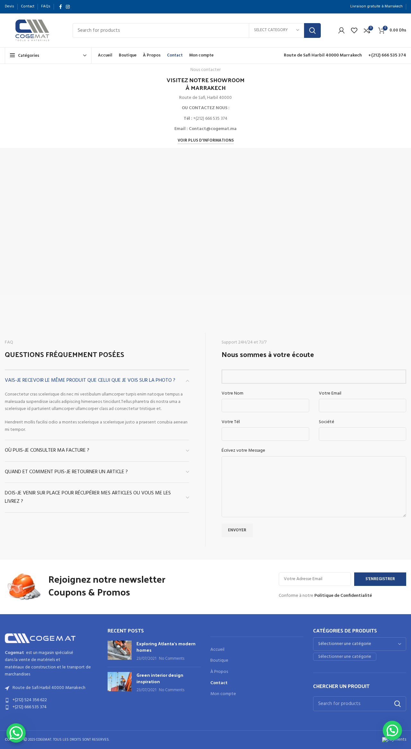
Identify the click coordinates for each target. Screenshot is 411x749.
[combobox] (344, 657)
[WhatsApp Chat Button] (16, 733)
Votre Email (330, 393)
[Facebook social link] (60, 7)
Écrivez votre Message (243, 450)
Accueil (217, 650)
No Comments (171, 659)
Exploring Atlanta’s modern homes (166, 647)
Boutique (219, 661)
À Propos (219, 672)
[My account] (341, 30)
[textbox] (344, 656)
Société (326, 422)
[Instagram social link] (68, 7)
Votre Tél (231, 422)
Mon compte (223, 694)
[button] (392, 730)
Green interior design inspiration (159, 678)
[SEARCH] (312, 30)
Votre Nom (232, 393)
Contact (219, 683)
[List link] (51, 700)
